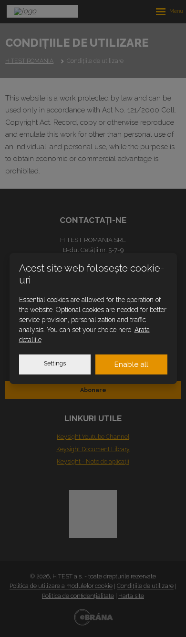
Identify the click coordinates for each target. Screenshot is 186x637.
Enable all (131, 364)
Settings (55, 363)
